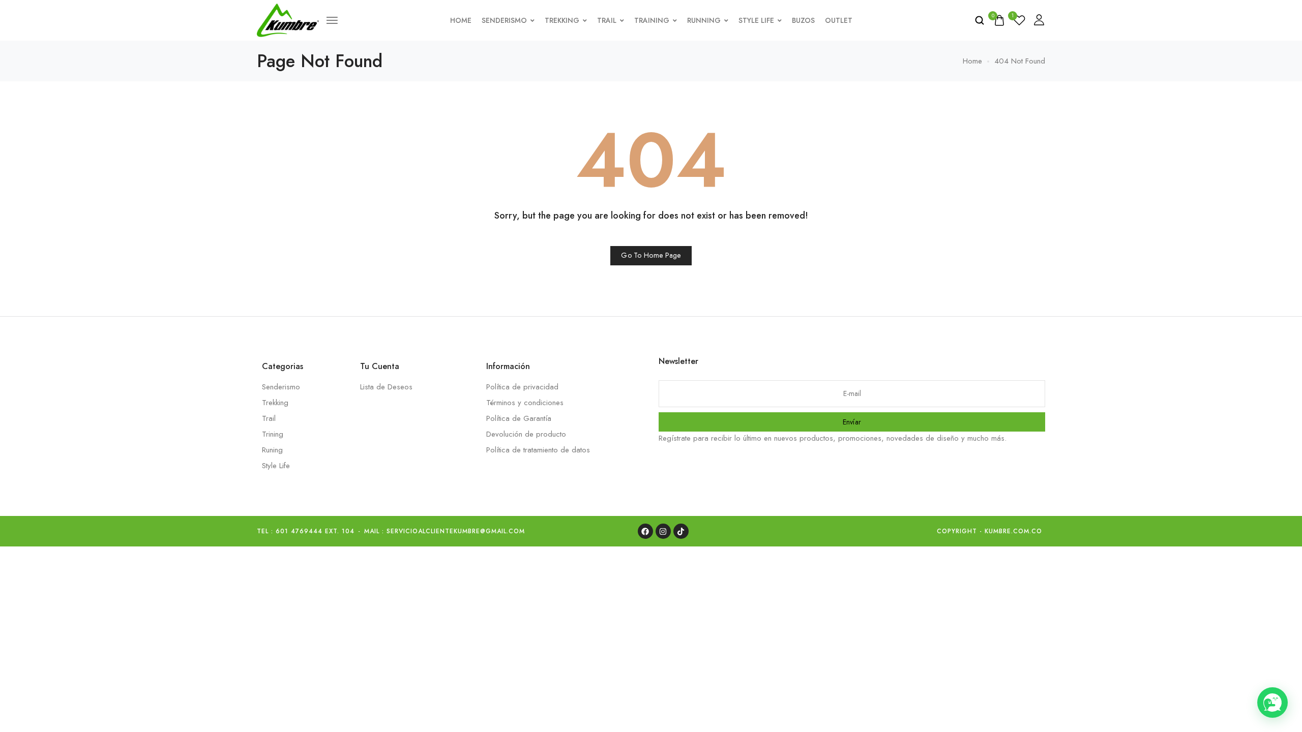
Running (704, 20)
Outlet (838, 20)
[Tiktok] (681, 531)
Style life (756, 20)
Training (651, 20)
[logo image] (288, 19)
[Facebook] (645, 531)
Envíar (852, 422)
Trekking (562, 20)
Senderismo (504, 20)
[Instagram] (663, 531)
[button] (1272, 702)
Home (460, 20)
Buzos (803, 20)
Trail (606, 20)
